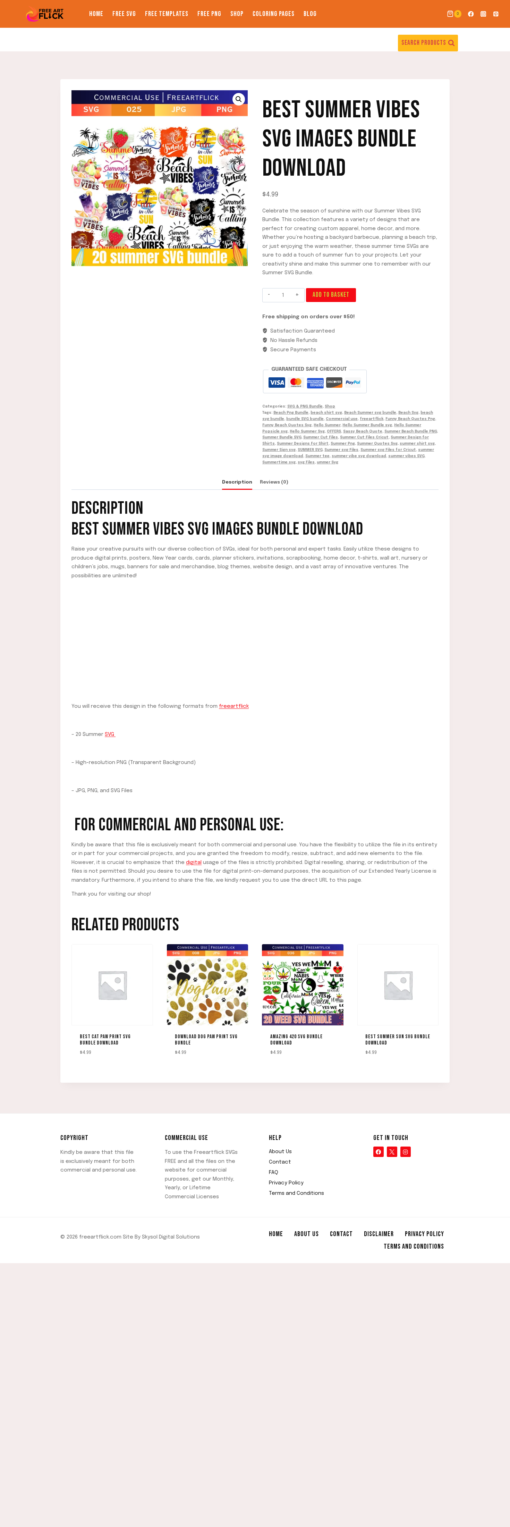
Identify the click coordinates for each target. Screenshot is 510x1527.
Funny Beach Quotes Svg (287, 425)
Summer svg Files (341, 450)
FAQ (273, 1172)
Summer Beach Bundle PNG (410, 431)
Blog (310, 14)
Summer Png (343, 443)
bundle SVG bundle (305, 419)
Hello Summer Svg (307, 431)
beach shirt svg (326, 412)
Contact (280, 1162)
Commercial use (342, 419)
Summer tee (317, 456)
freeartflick (371, 419)
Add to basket (331, 295)
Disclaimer (379, 1234)
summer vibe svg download (359, 456)
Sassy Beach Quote (362, 431)
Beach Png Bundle (290, 412)
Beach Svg (408, 412)
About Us (280, 1152)
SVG (110, 734)
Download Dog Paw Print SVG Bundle (206, 1039)
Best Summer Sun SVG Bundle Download (397, 1039)
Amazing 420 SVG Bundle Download (296, 1039)
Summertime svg (279, 462)
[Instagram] (483, 14)
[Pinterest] (496, 14)
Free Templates (166, 14)
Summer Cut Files (320, 437)
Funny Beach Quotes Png (410, 419)
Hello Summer (327, 425)
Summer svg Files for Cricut (388, 450)
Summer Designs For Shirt (303, 443)
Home (96, 14)
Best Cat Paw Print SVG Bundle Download (105, 1039)
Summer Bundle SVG (281, 437)
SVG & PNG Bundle (305, 406)
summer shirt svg (417, 443)
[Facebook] (470, 14)
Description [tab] (237, 482)
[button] (238, 99)
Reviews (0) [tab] (274, 482)
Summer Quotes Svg (377, 443)
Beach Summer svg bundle (370, 412)
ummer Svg (327, 462)
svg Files (306, 462)
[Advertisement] (255, 634)
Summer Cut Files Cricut (364, 437)
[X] (392, 1152)
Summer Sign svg (279, 450)
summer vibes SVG (406, 456)
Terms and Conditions (296, 1193)
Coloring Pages (274, 14)
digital (194, 862)
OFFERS (334, 431)
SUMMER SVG (310, 450)
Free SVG (124, 14)
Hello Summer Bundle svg (367, 425)
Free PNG (209, 14)
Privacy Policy (286, 1183)
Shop (237, 14)
